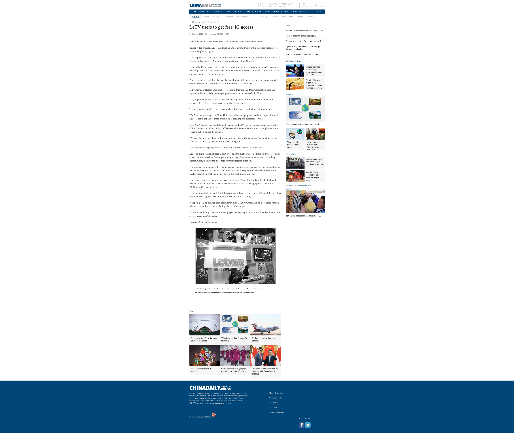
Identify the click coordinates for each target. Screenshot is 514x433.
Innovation (228, 17)
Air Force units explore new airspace (263, 339)
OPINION (275, 12)
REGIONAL (285, 12)
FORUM (294, 12)
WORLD (209, 12)
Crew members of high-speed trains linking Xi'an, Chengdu (233, 370)
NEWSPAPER (304, 12)
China (204, 21)
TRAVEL (247, 12)
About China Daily (276, 393)
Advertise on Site (276, 398)
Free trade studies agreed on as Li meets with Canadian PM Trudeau (265, 371)
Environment (287, 17)
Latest (288, 26)
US (270, 4)
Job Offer (273, 407)
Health (300, 17)
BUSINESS (218, 12)
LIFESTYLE (228, 12)
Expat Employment (277, 412)
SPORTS (266, 12)
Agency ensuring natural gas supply (301, 36)
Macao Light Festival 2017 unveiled (202, 370)
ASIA (290, 4)
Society (216, 17)
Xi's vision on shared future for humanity (234, 339)
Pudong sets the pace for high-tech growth (303, 41)
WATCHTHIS (256, 12)
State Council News (293, 61)
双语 (275, 6)
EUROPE (276, 4)
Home (195, 21)
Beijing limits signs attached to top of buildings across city (314, 161)
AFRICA (284, 4)
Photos (275, 17)
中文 (270, 6)
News (206, 17)
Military (310, 17)
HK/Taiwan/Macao (245, 17)
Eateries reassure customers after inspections (304, 30)
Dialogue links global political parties (293, 144)
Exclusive (289, 94)
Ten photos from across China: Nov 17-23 (303, 216)
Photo (191, 311)
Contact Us (273, 403)
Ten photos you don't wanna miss (298, 186)
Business (214, 21)
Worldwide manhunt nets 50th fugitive (302, 54)
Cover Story (262, 17)
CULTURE (238, 12)
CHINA (201, 12)
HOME (194, 12)
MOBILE (320, 12)
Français (281, 6)
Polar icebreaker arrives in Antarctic (204, 339)
